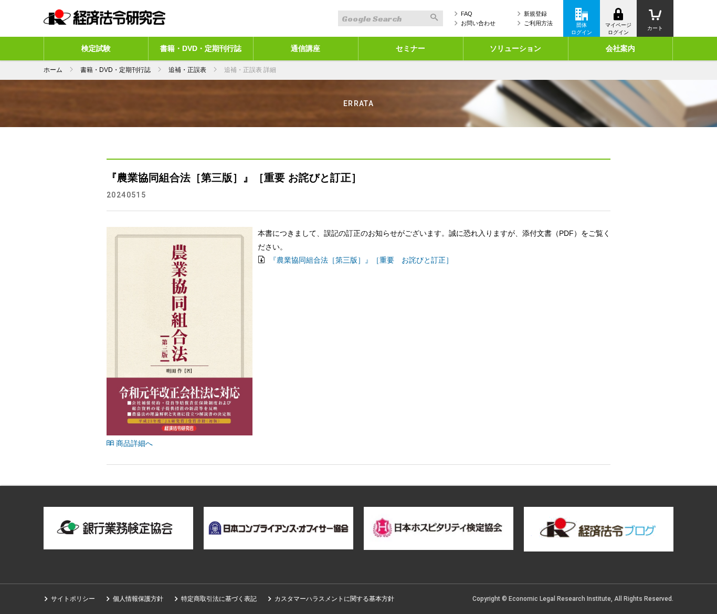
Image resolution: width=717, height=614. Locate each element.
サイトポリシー (73, 598)
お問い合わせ (478, 23)
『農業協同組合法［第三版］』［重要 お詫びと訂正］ (360, 260)
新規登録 (535, 14)
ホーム (53, 70)
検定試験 (96, 48)
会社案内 (620, 48)
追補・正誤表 (187, 70)
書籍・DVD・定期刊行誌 (200, 48)
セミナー (410, 48)
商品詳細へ (133, 443)
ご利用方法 (538, 23)
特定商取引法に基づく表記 (219, 598)
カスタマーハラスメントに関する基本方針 (334, 598)
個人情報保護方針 (138, 598)
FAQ (466, 14)
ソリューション (515, 48)
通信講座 (305, 48)
